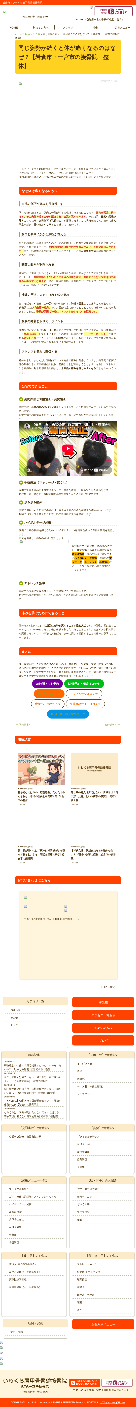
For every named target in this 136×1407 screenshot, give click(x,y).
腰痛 (79, 1219)
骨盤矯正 (82, 1167)
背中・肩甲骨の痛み (88, 1189)
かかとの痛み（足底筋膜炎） (25, 1271)
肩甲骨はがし (84, 1144)
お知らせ (15, 1009)
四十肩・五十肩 (86, 1294)
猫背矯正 (82, 1159)
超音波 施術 (15, 1211)
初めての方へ (41, 27)
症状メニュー (122, 27)
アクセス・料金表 (103, 1015)
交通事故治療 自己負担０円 (25, 1136)
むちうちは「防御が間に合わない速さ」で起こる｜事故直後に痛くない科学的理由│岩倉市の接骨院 (32, 1114)
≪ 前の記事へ (23, 724)
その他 (22, 804)
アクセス (68, 27)
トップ (14, 1025)
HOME (13, 27)
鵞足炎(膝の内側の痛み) (22, 1264)
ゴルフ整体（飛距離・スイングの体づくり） (34, 1196)
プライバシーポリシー (112, 1402)
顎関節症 (82, 1279)
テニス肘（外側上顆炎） (90, 1086)
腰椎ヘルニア (84, 1196)
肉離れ (81, 1078)
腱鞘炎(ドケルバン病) (89, 1271)
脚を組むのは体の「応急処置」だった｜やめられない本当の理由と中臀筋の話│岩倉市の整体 (41, 796)
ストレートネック (87, 1264)
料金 (95, 27)
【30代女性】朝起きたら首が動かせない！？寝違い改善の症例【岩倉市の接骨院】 (93, 854)
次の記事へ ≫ (112, 724)
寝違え (81, 1287)
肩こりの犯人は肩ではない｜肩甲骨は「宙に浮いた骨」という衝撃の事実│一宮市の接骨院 (94, 796)
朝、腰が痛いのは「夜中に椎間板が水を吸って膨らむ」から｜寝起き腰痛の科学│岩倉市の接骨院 (41, 854)
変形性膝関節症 (18, 1279)
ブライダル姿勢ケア (88, 1136)
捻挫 (79, 1071)
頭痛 (79, 1302)
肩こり (81, 1310)
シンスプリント (86, 1094)
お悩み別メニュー (103, 1324)
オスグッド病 (84, 1063)
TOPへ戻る (108, 987)
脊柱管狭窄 (83, 1211)
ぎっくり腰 (83, 1204)
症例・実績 (16, 1331)
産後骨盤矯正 (84, 1151)
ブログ (103, 1040)
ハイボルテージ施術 (20, 1204)
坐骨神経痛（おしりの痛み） (25, 1287)
